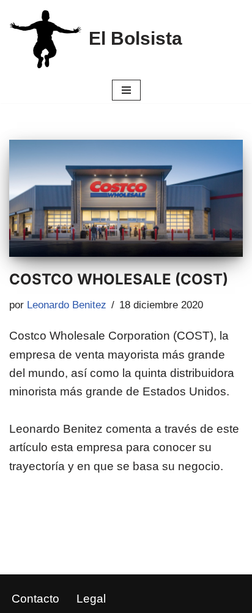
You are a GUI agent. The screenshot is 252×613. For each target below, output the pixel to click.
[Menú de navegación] (126, 90)
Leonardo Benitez (66, 305)
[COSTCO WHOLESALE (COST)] (126, 198)
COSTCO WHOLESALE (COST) (118, 279)
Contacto (35, 598)
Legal (91, 598)
